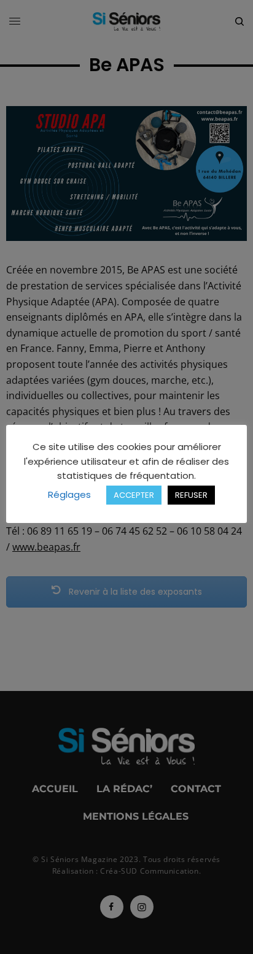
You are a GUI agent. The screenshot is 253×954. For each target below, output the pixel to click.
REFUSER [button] (191, 495)
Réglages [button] (69, 494)
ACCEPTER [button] (134, 495)
